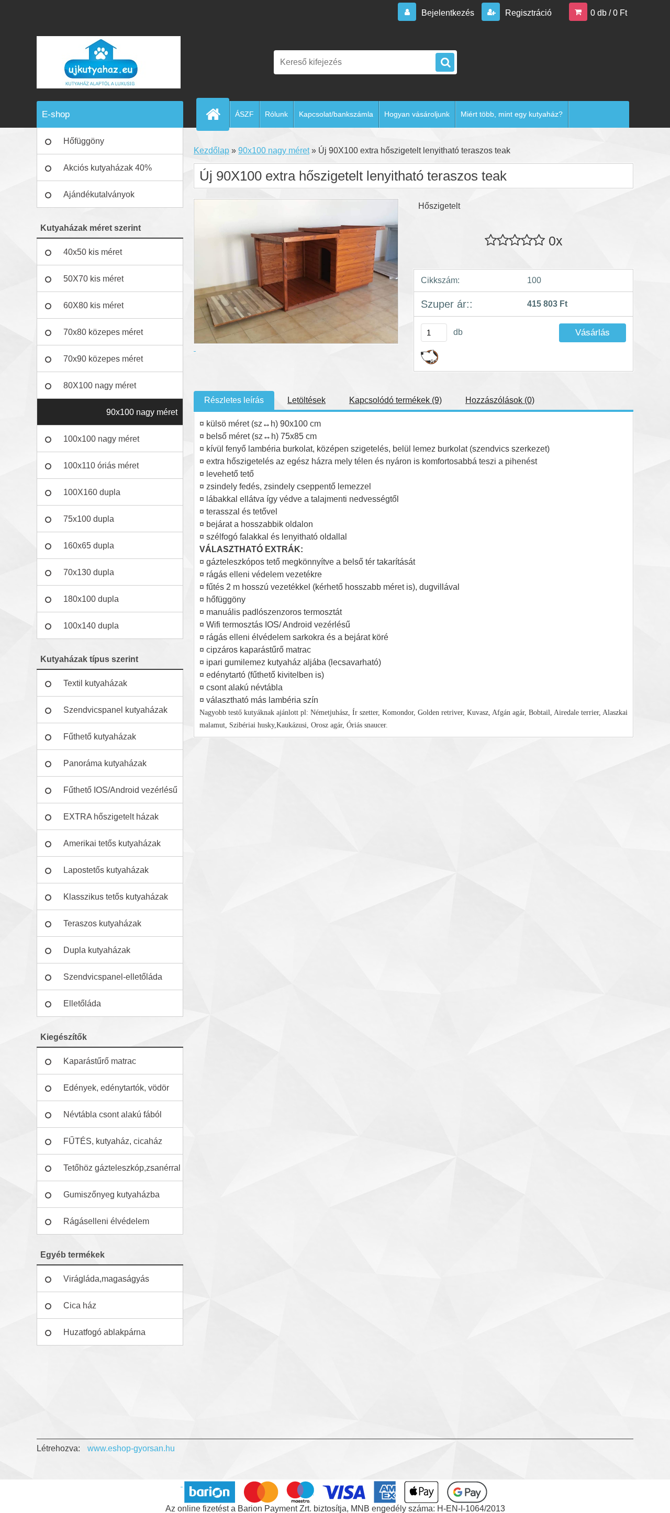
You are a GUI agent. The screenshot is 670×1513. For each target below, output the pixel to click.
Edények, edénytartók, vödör (116, 1087)
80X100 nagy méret (99, 385)
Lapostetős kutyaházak (106, 870)
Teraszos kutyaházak (102, 923)
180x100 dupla (91, 599)
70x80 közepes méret (103, 332)
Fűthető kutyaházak (99, 736)
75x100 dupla (88, 518)
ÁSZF (244, 114)
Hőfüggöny (83, 141)
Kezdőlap (211, 150)
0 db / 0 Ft (608, 12)
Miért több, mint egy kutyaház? (512, 114)
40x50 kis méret (92, 252)
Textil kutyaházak (95, 683)
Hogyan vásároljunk (417, 114)
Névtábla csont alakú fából (112, 1114)
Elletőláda (82, 1003)
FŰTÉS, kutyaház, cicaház (112, 1141)
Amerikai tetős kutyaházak (112, 843)
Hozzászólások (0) (499, 400)
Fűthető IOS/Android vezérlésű (120, 790)
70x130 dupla (88, 572)
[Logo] (109, 62)
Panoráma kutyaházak (105, 763)
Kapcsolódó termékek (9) (395, 400)
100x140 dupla (91, 625)
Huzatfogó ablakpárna (104, 1332)
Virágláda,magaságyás (106, 1278)
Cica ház (79, 1305)
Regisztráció (527, 12)
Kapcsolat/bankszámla (336, 114)
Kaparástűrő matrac (99, 1061)
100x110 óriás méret (101, 465)
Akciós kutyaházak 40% (107, 167)
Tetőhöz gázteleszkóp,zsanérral (122, 1167)
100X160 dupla (91, 492)
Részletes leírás (234, 400)
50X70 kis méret (93, 278)
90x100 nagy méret (141, 412)
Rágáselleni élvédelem (106, 1221)
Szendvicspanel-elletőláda (112, 976)
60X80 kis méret (93, 305)
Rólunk (276, 114)
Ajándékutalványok (99, 194)
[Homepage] (217, 114)
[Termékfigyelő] (429, 353)
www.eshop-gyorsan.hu (131, 1448)
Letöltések (306, 400)
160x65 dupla (88, 545)
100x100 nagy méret (101, 438)
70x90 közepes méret (103, 358)
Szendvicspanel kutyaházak (115, 709)
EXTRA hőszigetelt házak (111, 816)
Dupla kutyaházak (96, 950)
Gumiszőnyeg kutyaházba (111, 1194)
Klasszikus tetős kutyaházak (115, 896)
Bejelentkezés (447, 12)
